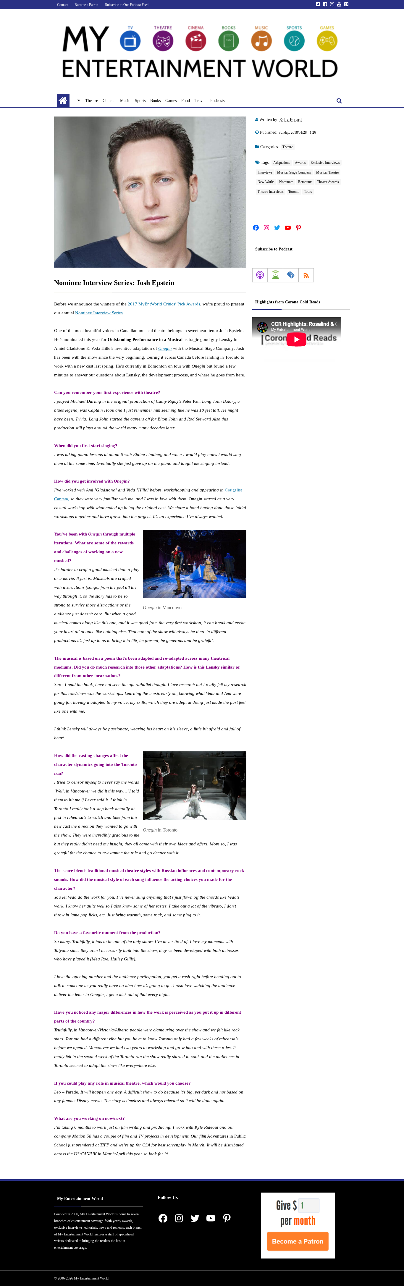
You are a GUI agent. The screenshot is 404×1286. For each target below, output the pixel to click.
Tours (308, 192)
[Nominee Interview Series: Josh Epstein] (150, 192)
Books (155, 100)
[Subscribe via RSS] (306, 275)
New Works (266, 182)
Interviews (265, 172)
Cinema (109, 100)
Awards (300, 163)
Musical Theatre (327, 172)
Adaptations (281, 163)
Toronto (293, 192)
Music (125, 100)
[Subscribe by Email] (290, 275)
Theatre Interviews (271, 192)
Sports (140, 100)
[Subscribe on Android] (275, 275)
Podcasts (217, 100)
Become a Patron (86, 5)
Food (185, 100)
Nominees (286, 182)
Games (171, 100)
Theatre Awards (328, 182)
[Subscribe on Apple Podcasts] (260, 275)
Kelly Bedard (290, 119)
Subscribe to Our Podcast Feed (126, 5)
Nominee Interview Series (99, 312)
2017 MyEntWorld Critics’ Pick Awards (164, 304)
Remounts (305, 182)
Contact (62, 5)
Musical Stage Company (294, 172)
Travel (200, 100)
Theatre (91, 100)
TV (77, 100)
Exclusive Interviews (325, 163)
